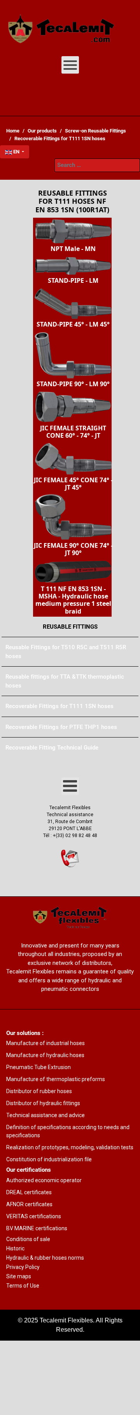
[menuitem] (61, 25)
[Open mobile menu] (70, 65)
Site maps (18, 1276)
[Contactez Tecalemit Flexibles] (70, 858)
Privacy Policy (23, 1267)
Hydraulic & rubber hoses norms (45, 1258)
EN (16, 152)
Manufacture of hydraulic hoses (45, 1055)
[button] (72, 236)
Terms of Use (22, 1286)
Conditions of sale (28, 1239)
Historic (15, 1248)
